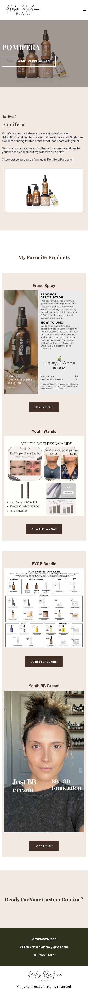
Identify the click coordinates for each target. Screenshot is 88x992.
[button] (84, 10)
